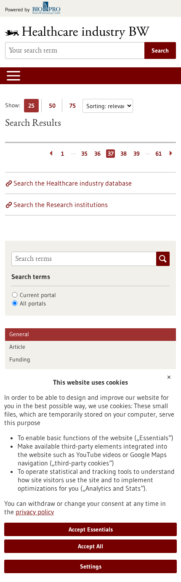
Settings (90, 566)
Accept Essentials (91, 529)
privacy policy (35, 512)
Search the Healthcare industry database (72, 183)
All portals (33, 303)
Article (17, 347)
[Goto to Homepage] (83, 32)
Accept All (90, 546)
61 (158, 153)
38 (123, 153)
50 (54, 107)
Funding (19, 359)
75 (74, 107)
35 (84, 153)
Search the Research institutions (60, 204)
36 (97, 153)
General (19, 334)
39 (136, 153)
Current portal (38, 295)
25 (33, 107)
